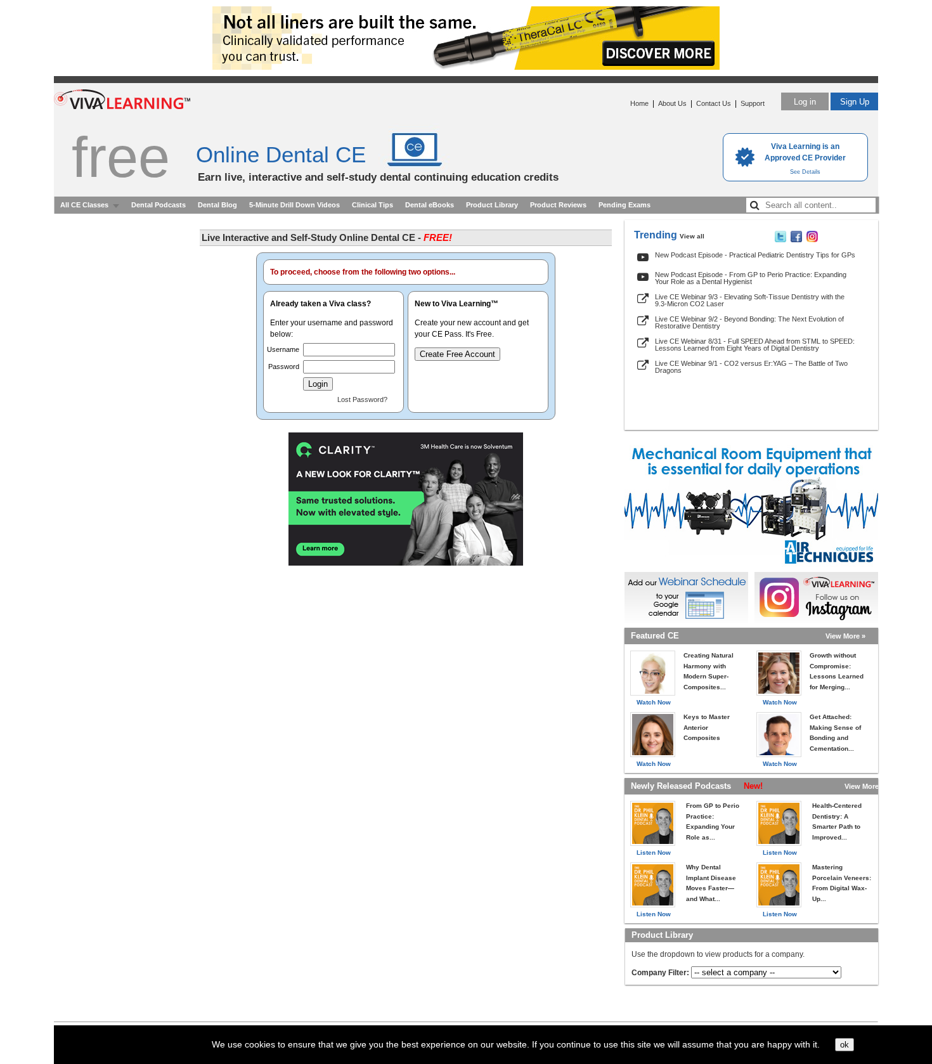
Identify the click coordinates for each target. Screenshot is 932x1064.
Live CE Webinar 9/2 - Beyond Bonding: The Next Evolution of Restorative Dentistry (749, 322)
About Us (672, 103)
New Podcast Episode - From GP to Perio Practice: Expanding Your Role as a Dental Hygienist (750, 278)
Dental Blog (217, 205)
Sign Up (854, 102)
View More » (845, 636)
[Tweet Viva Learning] (780, 239)
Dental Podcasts (158, 205)
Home (639, 103)
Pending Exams (624, 205)
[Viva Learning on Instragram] (812, 239)
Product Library (492, 205)
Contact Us (713, 103)
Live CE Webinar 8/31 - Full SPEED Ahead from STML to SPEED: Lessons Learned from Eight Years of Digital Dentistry (755, 344)
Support (753, 103)
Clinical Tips (372, 205)
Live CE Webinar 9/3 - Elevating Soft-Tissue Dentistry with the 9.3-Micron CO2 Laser (750, 300)
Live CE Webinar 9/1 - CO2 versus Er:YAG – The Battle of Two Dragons (751, 367)
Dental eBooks (429, 205)
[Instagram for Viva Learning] (816, 597)
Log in (805, 102)
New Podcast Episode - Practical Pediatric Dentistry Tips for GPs (755, 255)
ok (844, 1044)
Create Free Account (457, 354)
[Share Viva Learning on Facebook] (796, 239)
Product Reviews (558, 205)
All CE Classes (84, 205)
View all (692, 236)
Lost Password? (362, 399)
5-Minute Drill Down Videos (294, 205)
